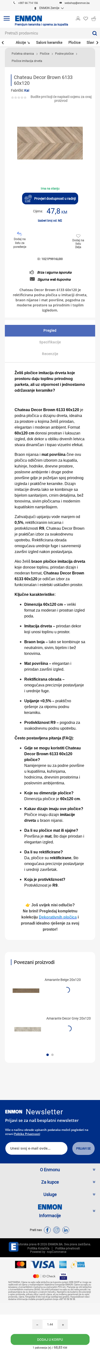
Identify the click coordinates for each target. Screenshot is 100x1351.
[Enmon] (13, 1112)
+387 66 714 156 (28, 3)
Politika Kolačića (38, 1248)
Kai (26, 90)
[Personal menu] (78, 17)
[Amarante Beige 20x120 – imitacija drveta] (26, 990)
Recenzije (50, 354)
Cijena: (38, 211)
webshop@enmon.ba (77, 3)
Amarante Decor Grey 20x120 (68, 1018)
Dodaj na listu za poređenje (19, 243)
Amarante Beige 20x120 (63, 980)
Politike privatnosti (27, 1134)
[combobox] (44, 33)
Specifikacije (50, 342)
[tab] (50, 331)
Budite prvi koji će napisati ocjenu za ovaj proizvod (61, 99)
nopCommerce (55, 1252)
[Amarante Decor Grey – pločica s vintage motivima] (27, 1029)
